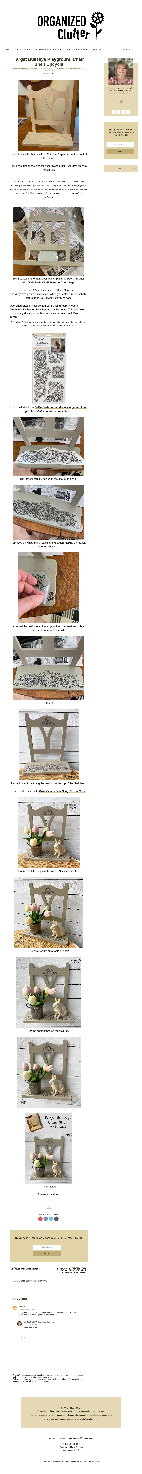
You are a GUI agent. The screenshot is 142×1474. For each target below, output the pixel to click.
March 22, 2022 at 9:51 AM (32, 1325)
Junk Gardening (23, 49)
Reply (23, 1337)
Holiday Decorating (77, 49)
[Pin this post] (40, 1218)
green (30, 294)
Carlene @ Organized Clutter (39, 1322)
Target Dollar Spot (76, 69)
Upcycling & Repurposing (49, 49)
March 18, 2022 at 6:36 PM (28, 1309)
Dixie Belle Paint (35, 69)
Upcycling (49, 71)
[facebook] (114, 112)
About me (98, 49)
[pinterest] (128, 112)
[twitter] (123, 112)
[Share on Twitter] (51, 1218)
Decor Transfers (20, 69)
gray (18, 294)
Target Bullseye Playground (55, 69)
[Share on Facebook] (45, 1218)
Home (7, 49)
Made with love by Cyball (90, 1461)
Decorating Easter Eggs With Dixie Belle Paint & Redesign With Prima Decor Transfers (72, 1270)
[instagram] (118, 112)
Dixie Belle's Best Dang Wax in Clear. (62, 791)
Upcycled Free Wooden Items (25, 1269)
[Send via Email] (56, 1218)
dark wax (50, 313)
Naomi (22, 1307)
